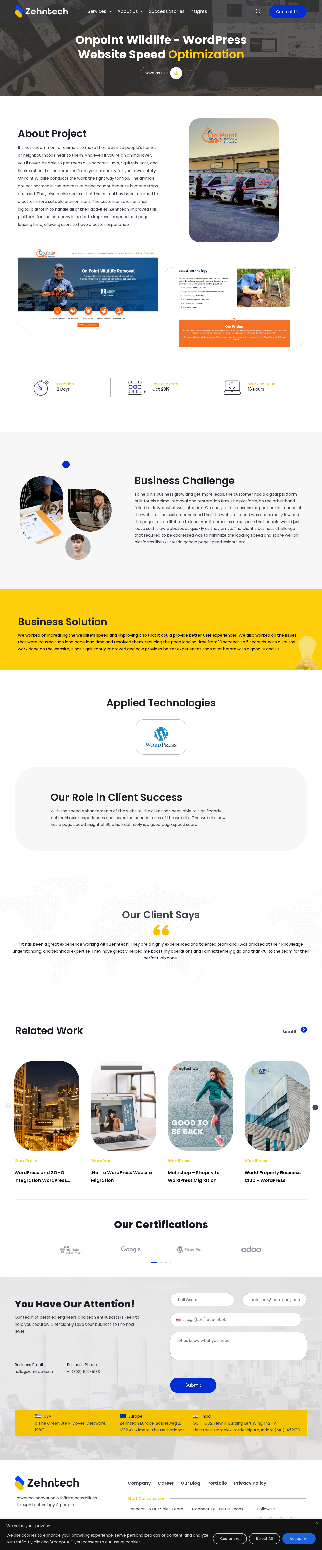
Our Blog (190, 1483)
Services (97, 11)
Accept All (299, 1538)
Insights (198, 11)
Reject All (264, 1538)
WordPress (25, 1161)
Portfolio (217, 1483)
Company (139, 1483)
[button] (258, 12)
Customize (229, 1538)
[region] (161, 1534)
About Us (127, 11)
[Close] (317, 1523)
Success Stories (167, 11)
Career (166, 1483)
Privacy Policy (250, 1483)
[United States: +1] (176, 1320)
